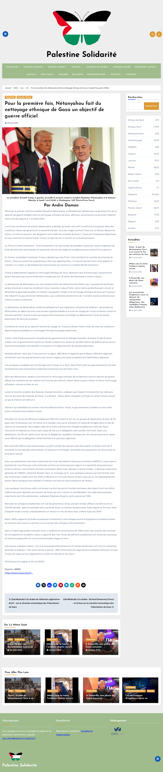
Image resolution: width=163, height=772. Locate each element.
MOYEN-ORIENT (57, 67)
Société (131, 228)
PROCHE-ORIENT (33, 67)
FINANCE (131, 74)
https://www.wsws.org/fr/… (19, 573)
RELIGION (77, 74)
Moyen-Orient (134, 174)
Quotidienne (87, 731)
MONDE (76, 67)
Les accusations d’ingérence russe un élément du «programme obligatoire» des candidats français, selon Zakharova (138, 299)
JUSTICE (31, 74)
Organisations (135, 187)
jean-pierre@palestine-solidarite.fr (19, 738)
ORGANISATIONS (96, 74)
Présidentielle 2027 (135, 691)
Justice (131, 154)
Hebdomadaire (63, 735)
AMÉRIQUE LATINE (145, 67)
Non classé (133, 181)
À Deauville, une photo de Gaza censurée (136, 280)
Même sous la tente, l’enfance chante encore (138, 266)
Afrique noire (134, 127)
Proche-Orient (24, 97)
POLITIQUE (47, 74)
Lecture (132, 160)
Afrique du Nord (136, 120)
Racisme (132, 215)
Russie (151, 691)
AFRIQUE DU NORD (97, 67)
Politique (132, 201)
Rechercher (135, 97)
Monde (131, 167)
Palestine (10, 97)
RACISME (63, 74)
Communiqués (135, 140)
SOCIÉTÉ (116, 74)
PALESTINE (12, 67)
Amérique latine (136, 133)
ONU (10, 639)
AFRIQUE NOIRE (122, 67)
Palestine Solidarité (81, 55)
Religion (132, 221)
